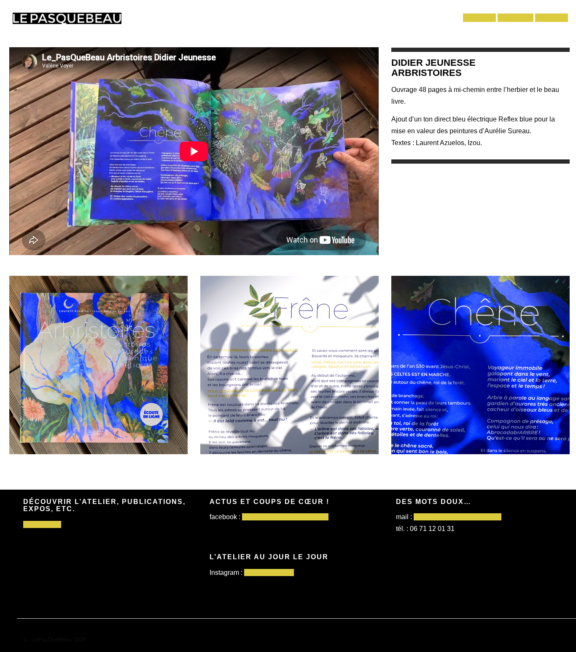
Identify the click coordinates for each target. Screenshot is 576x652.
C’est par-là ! (42, 524)
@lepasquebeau (269, 572)
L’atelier (515, 18)
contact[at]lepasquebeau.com (457, 516)
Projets (479, 18)
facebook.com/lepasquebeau (285, 516)
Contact (551, 18)
